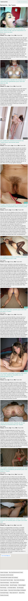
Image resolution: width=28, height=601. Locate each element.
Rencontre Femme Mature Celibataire (17, 590)
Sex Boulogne (20, 587)
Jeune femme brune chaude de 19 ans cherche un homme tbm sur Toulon (12, 423)
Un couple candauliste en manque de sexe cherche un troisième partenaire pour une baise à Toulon (14, 469)
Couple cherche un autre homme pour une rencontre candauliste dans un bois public (14, 205)
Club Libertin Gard (14, 582)
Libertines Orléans (4, 585)
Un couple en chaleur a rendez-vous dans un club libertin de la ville (13, 257)
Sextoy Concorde (4, 595)
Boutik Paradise (13, 585)
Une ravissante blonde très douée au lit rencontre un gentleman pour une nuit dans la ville (13, 81)
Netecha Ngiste (21, 585)
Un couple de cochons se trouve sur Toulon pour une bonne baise (12, 141)
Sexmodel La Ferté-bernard (6, 575)
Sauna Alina (21, 592)
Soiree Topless (3, 590)
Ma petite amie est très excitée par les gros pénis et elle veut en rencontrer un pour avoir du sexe (13, 30)
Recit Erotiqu (3, 587)
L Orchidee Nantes (11, 587)
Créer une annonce (22, 1)
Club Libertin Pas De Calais (6, 580)
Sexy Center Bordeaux (19, 580)
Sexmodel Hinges (4, 592)
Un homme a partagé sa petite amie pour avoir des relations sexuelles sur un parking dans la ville (13, 374)
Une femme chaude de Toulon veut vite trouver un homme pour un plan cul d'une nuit (13, 520)
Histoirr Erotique (4, 572)
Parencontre (4, 2)
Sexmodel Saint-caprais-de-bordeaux (9, 577)
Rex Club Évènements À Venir (16, 572)
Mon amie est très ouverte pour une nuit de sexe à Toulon (13, 310)
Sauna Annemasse (4, 582)
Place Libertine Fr (14, 592)
